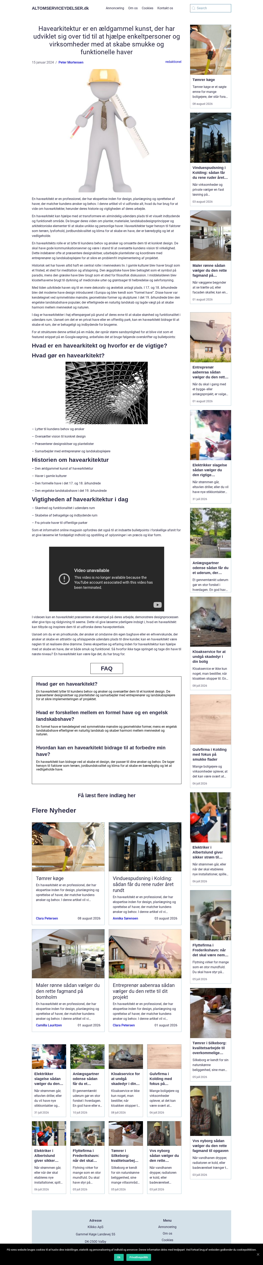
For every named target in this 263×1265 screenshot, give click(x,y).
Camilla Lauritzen (49, 1025)
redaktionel (173, 62)
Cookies (147, 8)
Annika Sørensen (125, 918)
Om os (133, 8)
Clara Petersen (47, 918)
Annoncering (115, 8)
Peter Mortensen (71, 62)
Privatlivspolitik (138, 1257)
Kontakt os (165, 8)
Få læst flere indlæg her (107, 795)
